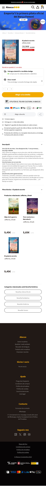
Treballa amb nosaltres (22, 349)
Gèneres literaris (19, 33)
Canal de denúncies (22, 391)
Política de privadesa (22, 386)
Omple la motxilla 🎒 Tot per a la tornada (23, 2)
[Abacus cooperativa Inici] (13, 8)
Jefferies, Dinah (26, 43)
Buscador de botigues (22, 347)
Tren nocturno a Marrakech (28, 218)
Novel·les (10, 33)
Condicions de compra (22, 384)
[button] (37, 7)
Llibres (4, 33)
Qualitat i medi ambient (22, 344)
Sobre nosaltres (22, 342)
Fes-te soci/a (22, 367)
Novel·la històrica (30, 33)
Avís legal (22, 394)
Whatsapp (22, 412)
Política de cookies (22, 389)
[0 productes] (42, 8)
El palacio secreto (10, 256)
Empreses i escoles (22, 352)
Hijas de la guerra (10, 217)
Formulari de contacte (22, 408)
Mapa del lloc (23, 444)
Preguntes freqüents (22, 381)
